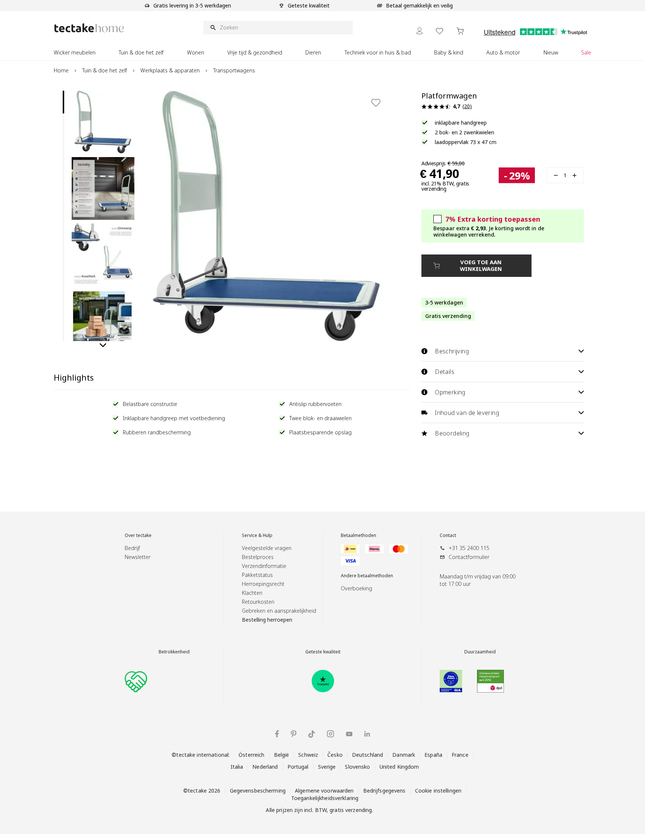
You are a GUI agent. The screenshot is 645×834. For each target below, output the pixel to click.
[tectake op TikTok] (311, 734)
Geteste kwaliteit (322, 652)
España (433, 754)
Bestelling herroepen (267, 619)
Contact (448, 535)
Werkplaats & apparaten (170, 70)
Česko (335, 754)
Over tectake (138, 535)
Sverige (327, 766)
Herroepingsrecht (263, 583)
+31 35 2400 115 (469, 548)
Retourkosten (258, 601)
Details (444, 372)
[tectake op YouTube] (349, 734)
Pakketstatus (257, 574)
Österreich (251, 754)
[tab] (63, 102)
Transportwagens (234, 70)
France (460, 754)
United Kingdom (399, 766)
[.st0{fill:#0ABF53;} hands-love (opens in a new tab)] (136, 681)
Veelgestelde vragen (267, 548)
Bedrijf (132, 548)
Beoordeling (452, 433)
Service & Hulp (257, 535)
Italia (237, 766)
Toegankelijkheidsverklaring (324, 798)
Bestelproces (258, 556)
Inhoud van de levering (467, 413)
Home (61, 70)
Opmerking (450, 392)
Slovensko (357, 766)
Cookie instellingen (438, 790)
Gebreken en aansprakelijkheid (279, 610)
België (281, 754)
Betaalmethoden (358, 535)
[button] (103, 122)
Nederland (265, 766)
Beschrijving (452, 351)
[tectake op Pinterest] (293, 734)
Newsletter (137, 556)
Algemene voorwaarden (324, 790)
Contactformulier (469, 556)
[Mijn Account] (420, 30)
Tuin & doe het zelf (104, 70)
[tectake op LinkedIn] (367, 734)
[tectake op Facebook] (277, 733)
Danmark (403, 754)
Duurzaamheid (480, 652)
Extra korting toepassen (492, 219)
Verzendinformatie (264, 565)
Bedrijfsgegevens (384, 790)
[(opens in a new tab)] (323, 681)
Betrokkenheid (174, 652)
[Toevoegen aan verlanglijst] (375, 102)
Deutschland (367, 754)
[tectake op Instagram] (330, 733)
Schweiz (308, 754)
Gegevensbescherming (258, 790)
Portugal (298, 766)
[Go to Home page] (89, 28)
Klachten (252, 592)
